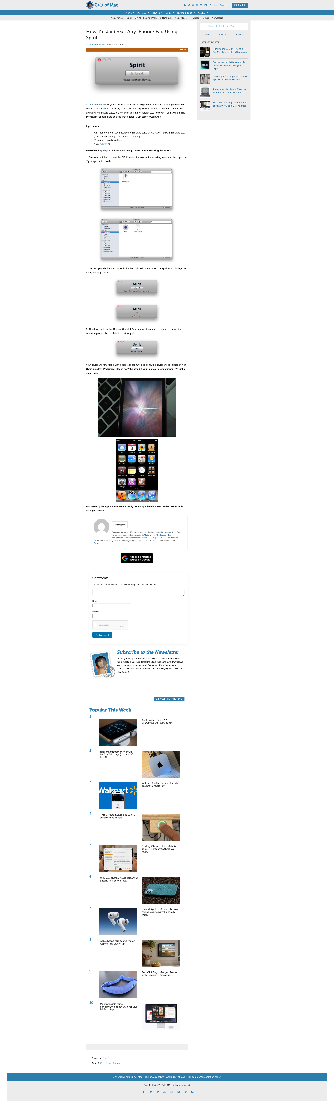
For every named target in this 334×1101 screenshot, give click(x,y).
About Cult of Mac (175, 1077)
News (129, 12)
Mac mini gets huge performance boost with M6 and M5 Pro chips (118, 1007)
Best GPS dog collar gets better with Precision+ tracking (159, 974)
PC (107, 144)
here (105, 108)
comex (98, 104)
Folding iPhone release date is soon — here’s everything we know (159, 849)
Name (95, 601)
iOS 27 (129, 17)
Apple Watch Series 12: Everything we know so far (157, 721)
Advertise (223, 34)
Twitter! (97, 543)
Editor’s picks (166, 17)
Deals (169, 12)
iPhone (108, 1063)
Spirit (88, 104)
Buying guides (184, 12)
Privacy (239, 34)
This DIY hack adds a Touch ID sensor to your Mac (117, 816)
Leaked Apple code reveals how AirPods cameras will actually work (160, 912)
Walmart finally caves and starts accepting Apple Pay (160, 784)
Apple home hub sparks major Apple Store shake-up (117, 942)
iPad (102, 1063)
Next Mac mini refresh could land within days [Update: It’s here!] (117, 755)
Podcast (205, 17)
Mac (103, 144)
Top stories (118, 1063)
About (207, 34)
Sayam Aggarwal (97, 44)
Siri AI (138, 17)
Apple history (181, 17)
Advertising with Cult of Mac (127, 1077)
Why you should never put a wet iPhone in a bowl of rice (119, 879)
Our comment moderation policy (204, 1077)
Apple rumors (117, 17)
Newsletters (217, 17)
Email (95, 611)
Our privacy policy (154, 1077)
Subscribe (239, 5)
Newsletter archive (169, 699)
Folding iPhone (150, 17)
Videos (196, 17)
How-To (156, 12)
